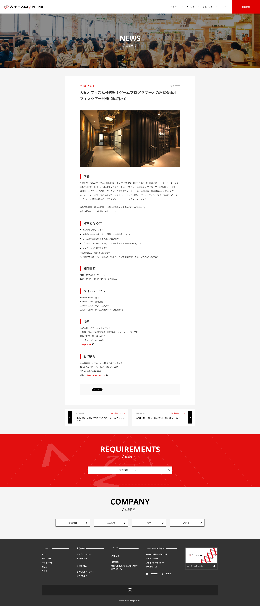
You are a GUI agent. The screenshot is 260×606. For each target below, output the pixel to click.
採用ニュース (47, 558)
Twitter (168, 574)
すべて (44, 554)
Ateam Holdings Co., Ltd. (156, 554)
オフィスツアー (83, 576)
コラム (44, 567)
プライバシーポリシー (155, 563)
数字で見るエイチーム (85, 572)
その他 (44, 571)
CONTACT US (151, 567)
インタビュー (82, 558)
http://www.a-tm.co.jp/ (95, 375)
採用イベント (47, 563)
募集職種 (246, 7)
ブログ (223, 7)
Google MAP (85, 344)
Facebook (154, 574)
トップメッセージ (84, 554)
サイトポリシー (152, 558)
